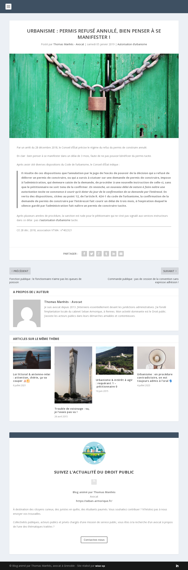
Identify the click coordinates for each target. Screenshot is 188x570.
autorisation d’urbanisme (55, 220)
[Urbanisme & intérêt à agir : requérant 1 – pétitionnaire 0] (114, 361)
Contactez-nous (94, 539)
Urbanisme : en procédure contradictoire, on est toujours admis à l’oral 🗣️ (155, 377)
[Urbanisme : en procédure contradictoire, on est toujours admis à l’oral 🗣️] (156, 358)
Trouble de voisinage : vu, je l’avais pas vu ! (72, 410)
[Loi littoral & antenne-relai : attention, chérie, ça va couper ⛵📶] (32, 358)
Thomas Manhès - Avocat (68, 44)
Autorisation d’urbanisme (132, 44)
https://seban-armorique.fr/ (94, 501)
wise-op (100, 565)
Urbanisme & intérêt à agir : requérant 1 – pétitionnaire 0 (114, 383)
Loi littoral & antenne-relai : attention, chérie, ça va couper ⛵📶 (31, 377)
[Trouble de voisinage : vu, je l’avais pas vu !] (73, 375)
